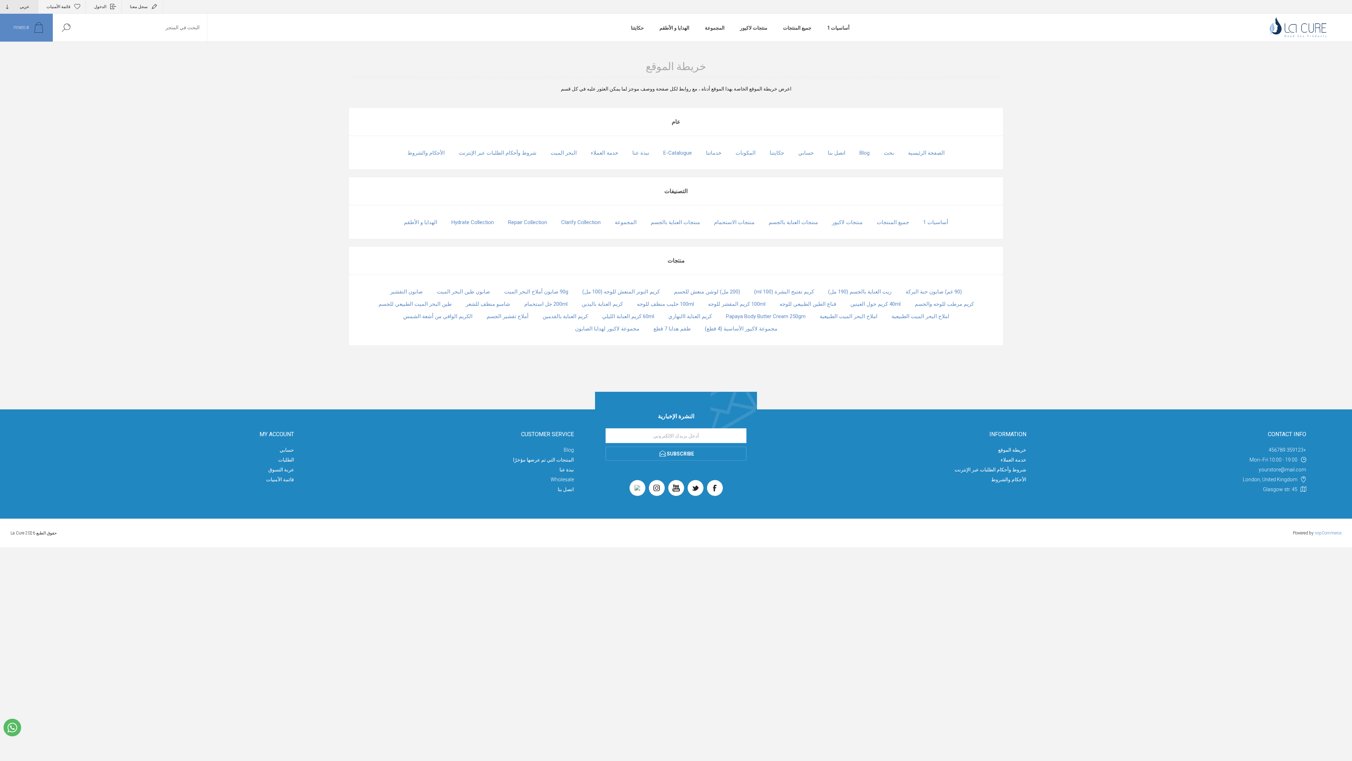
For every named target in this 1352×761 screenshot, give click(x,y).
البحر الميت (564, 153)
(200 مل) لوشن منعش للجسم (707, 292)
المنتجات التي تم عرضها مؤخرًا (543, 460)
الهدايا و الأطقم (674, 28)
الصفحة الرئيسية (926, 153)
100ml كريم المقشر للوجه (736, 304)
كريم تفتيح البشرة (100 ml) (784, 292)
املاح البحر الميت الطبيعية (920, 316)
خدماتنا (713, 153)
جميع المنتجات (797, 28)
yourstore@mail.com (1282, 469)
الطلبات (286, 460)
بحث (889, 153)
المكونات (746, 153)
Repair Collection (527, 222)
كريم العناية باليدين (602, 304)
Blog (864, 153)
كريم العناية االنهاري (690, 316)
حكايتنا (637, 28)
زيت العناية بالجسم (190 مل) (859, 292)
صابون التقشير (406, 292)
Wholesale (562, 479)
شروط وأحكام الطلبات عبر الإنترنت (498, 153)
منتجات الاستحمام (734, 222)
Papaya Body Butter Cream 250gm (766, 316)
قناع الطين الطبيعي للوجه (808, 304)
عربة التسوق (281, 469)
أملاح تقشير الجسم (507, 316)
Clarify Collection (581, 222)
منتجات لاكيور (754, 28)
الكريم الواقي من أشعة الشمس (437, 316)
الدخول (100, 6)
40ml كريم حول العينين (875, 304)
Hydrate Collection (472, 222)
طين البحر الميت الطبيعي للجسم (415, 304)
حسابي (806, 153)
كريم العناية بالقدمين (565, 316)
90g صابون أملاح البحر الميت (536, 292)
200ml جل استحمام (546, 304)
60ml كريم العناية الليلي (628, 316)
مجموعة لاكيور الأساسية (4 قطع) (741, 329)
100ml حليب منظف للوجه (665, 304)
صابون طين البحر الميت (463, 292)
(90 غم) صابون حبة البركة (934, 292)
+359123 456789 (1287, 450)
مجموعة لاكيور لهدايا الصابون (607, 329)
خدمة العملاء (604, 153)
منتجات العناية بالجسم (793, 222)
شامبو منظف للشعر (488, 304)
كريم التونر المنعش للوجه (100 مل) (621, 292)
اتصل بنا (836, 153)
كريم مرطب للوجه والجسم (944, 304)
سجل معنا (139, 6)
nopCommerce (1328, 533)
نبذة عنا (640, 153)
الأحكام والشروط (426, 153)
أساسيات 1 (838, 28)
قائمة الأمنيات (280, 479)
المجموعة (715, 28)
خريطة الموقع (1012, 450)
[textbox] (143, 28)
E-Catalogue (677, 153)
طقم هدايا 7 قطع (672, 329)
